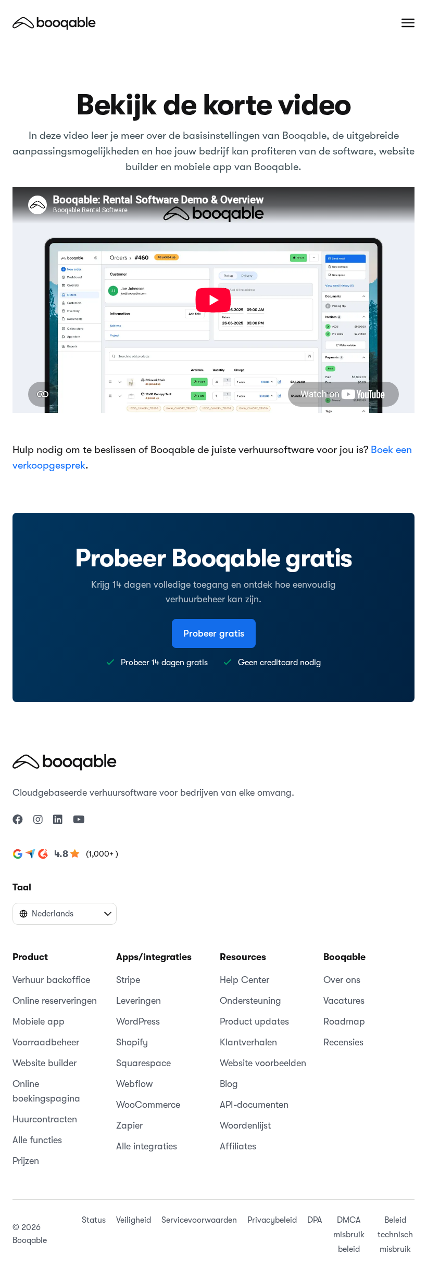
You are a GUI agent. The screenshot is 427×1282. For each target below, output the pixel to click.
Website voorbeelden (263, 1063)
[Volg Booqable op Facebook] (17, 820)
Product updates (254, 1021)
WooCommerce (148, 1104)
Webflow (134, 1084)
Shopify (132, 1042)
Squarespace (143, 1063)
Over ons (341, 980)
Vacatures (344, 1000)
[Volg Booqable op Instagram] (38, 820)
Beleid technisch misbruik (395, 1234)
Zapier (129, 1125)
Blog (229, 1084)
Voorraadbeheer (45, 1042)
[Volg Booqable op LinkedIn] (57, 820)
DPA (314, 1220)
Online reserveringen (54, 1000)
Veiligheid (133, 1220)
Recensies (343, 1042)
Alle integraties (146, 1146)
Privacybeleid (272, 1220)
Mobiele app (38, 1021)
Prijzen (25, 1161)
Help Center (244, 980)
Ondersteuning (250, 1000)
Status (94, 1220)
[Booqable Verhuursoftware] (54, 23)
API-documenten (254, 1104)
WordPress (138, 1021)
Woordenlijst (245, 1125)
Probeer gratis (213, 633)
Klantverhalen (248, 1042)
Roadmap (344, 1021)
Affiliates (238, 1146)
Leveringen (138, 1000)
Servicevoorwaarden (199, 1220)
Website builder (44, 1063)
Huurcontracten (44, 1119)
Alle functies (37, 1140)
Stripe (128, 980)
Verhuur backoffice (51, 980)
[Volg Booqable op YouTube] (79, 820)
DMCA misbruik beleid (349, 1234)
